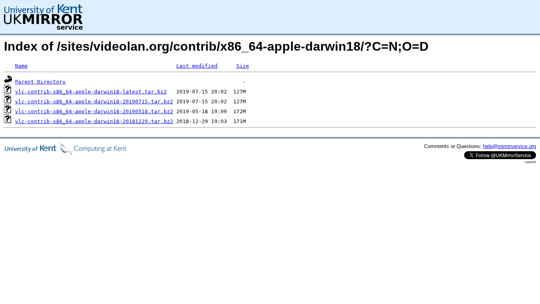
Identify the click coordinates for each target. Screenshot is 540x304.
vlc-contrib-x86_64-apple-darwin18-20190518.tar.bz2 (94, 111)
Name (21, 66)
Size (242, 66)
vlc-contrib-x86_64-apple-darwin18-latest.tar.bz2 (91, 92)
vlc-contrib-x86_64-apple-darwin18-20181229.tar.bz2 (94, 121)
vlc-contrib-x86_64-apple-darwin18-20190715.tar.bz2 (94, 101)
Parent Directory (40, 82)
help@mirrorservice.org (509, 146)
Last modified (196, 66)
